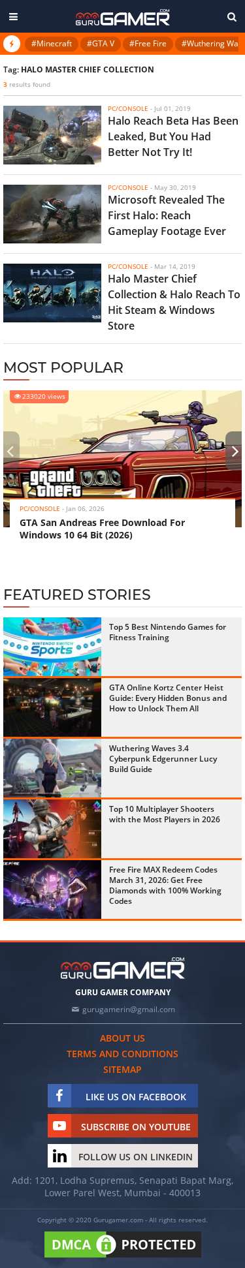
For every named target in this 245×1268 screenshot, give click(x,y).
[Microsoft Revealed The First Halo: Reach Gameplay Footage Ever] (52, 214)
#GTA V (100, 43)
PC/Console (40, 508)
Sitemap (122, 1069)
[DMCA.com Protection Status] (122, 1258)
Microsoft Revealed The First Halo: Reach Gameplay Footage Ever (167, 215)
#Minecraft (51, 43)
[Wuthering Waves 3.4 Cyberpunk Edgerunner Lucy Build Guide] (52, 768)
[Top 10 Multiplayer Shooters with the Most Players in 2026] (52, 828)
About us (122, 1038)
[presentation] (10, 451)
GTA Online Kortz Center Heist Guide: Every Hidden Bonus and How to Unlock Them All (168, 698)
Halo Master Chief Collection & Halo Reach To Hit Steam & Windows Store (174, 302)
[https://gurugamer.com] (122, 968)
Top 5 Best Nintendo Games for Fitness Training (167, 632)
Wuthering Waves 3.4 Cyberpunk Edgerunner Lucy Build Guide (163, 759)
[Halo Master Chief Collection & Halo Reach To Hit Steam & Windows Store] (52, 293)
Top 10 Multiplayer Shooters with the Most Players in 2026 (164, 814)
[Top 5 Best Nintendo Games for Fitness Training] (52, 646)
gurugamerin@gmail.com (128, 1009)
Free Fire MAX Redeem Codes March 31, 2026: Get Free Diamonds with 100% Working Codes (165, 885)
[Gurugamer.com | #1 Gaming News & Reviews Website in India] (123, 17)
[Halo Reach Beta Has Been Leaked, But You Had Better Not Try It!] (52, 135)
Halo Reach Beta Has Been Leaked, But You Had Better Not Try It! (173, 136)
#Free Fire (148, 43)
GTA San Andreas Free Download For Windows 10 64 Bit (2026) (102, 528)
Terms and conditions (122, 1053)
